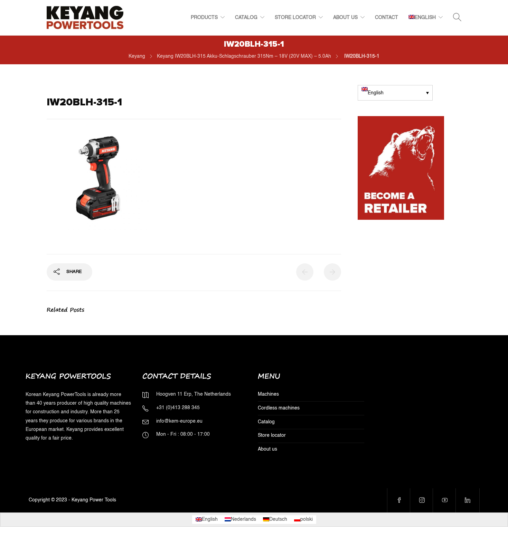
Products (204, 17)
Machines (268, 394)
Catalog (246, 17)
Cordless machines (279, 408)
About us (345, 17)
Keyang (137, 56)
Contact (386, 17)
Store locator (295, 17)
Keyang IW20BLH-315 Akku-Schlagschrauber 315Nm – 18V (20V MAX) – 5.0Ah (244, 56)
